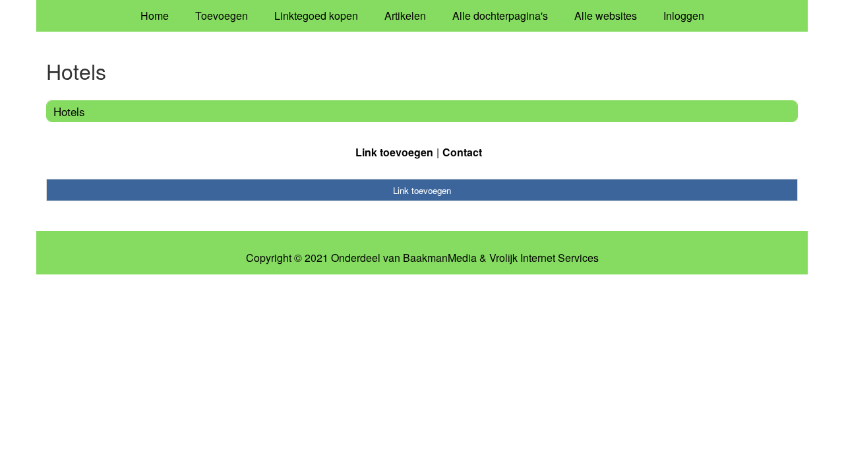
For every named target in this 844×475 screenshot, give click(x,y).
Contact (462, 152)
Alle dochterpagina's (500, 15)
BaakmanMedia (440, 258)
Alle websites (605, 15)
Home (154, 15)
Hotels (69, 111)
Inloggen (683, 15)
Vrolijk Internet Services (544, 258)
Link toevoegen (394, 152)
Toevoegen (221, 15)
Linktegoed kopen (316, 15)
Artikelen (405, 15)
